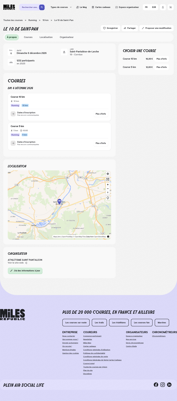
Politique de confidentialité (94, 353)
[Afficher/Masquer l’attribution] (108, 236)
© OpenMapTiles (79, 236)
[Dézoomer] (108, 189)
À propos (12, 37)
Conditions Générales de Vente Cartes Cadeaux (102, 360)
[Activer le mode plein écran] (108, 179)
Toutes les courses (13, 20)
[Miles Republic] (9, 7)
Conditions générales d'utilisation (96, 350)
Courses (28, 37)
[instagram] (163, 384)
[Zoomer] (108, 185)
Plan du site (88, 370)
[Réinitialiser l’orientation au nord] (108, 193)
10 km (46, 20)
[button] (59, 205)
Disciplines (87, 374)
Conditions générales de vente (95, 357)
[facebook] (157, 384)
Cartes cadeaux (89, 346)
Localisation (46, 37)
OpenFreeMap (67, 236)
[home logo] (12, 314)
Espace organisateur (134, 336)
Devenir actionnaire (70, 343)
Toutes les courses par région (95, 367)
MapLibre (57, 236)
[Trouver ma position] (108, 174)
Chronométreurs (159, 336)
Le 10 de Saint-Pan (63, 20)
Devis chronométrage (135, 343)
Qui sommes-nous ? (70, 339)
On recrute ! (67, 346)
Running (32, 20)
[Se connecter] (163, 7)
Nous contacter (68, 336)
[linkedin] (170, 384)
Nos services (131, 339)
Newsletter (87, 339)
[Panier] (171, 7)
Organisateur (67, 37)
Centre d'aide (131, 346)
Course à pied (88, 363)
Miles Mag (87, 343)
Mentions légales (69, 350)
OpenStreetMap (100, 236)
